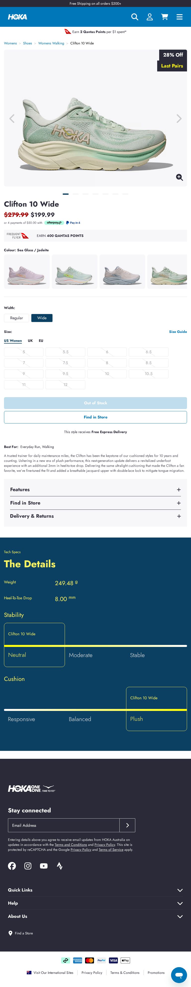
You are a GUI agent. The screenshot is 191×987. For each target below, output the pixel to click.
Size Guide (178, 331)
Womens (10, 43)
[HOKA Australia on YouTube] (44, 867)
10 (107, 374)
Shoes (27, 43)
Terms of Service (111, 849)
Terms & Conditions (125, 972)
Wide (42, 318)
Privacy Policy (105, 844)
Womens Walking (51, 43)
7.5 (65, 363)
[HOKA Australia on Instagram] (28, 867)
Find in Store (95, 417)
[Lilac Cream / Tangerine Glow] (27, 272)
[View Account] (149, 16)
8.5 (148, 363)
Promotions (156, 972)
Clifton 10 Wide (82, 43)
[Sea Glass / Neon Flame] (74, 272)
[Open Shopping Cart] (164, 16)
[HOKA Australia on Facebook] (12, 867)
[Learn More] (54, 223)
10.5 (148, 374)
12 (65, 384)
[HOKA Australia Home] (18, 17)
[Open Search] (134, 16)
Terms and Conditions (71, 844)
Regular (16, 318)
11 (24, 384)
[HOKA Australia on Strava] (60, 867)
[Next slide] (178, 118)
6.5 (148, 352)
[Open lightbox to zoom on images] (179, 178)
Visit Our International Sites (53, 972)
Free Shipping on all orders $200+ (95, 3)
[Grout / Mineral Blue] (122, 272)
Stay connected (29, 810)
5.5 (65, 352)
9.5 (65, 374)
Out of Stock (95, 403)
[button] (66, 194)
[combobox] (63, 825)
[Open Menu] (181, 16)
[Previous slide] (12, 118)
